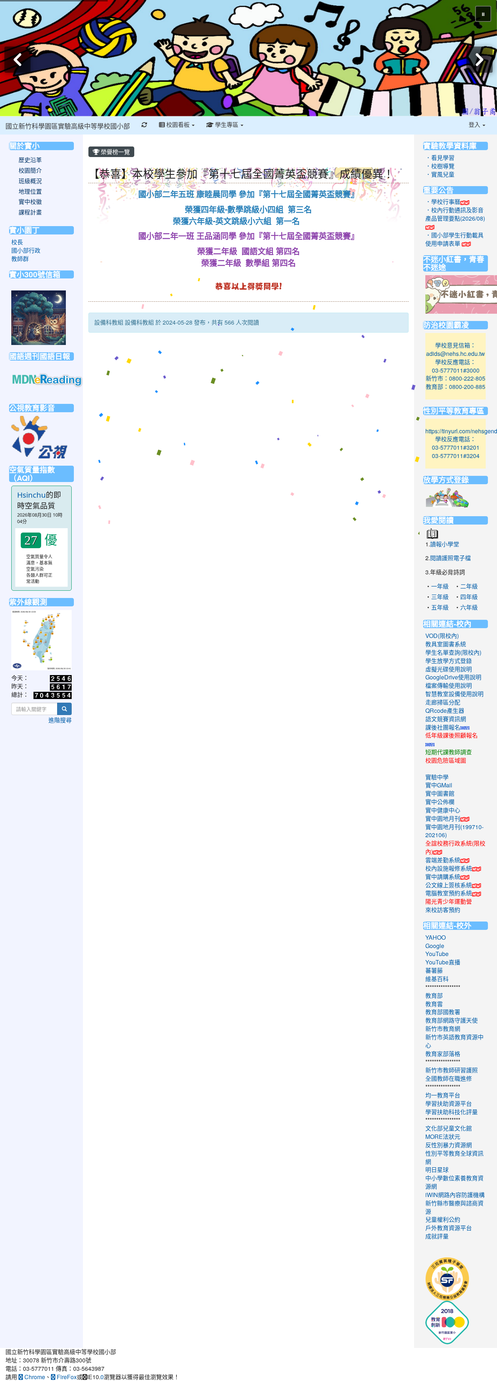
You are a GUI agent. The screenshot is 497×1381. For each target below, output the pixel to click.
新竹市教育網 (442, 1028)
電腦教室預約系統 (448, 893)
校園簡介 (30, 170)
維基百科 (437, 979)
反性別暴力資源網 (448, 1145)
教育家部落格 (442, 1053)
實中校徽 (30, 202)
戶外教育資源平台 (448, 1228)
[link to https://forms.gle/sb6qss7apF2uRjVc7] (38, 317)
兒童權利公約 (442, 1219)
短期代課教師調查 (448, 752)
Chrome (34, 1377)
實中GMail (438, 785)
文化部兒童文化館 (448, 1128)
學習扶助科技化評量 (451, 1112)
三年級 (440, 597)
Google (434, 946)
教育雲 (434, 1004)
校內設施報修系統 (448, 868)
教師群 (20, 258)
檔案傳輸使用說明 (448, 685)
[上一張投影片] (17, 60)
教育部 (434, 995)
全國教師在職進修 (448, 1078)
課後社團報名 (442, 727)
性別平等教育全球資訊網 (454, 1157)
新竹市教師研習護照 (451, 1070)
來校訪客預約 (442, 910)
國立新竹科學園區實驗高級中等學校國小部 (67, 126)
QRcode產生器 (444, 710)
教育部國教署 (442, 1012)
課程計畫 (30, 212)
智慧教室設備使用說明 (454, 694)
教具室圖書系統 (445, 644)
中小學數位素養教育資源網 (454, 1182)
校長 (17, 242)
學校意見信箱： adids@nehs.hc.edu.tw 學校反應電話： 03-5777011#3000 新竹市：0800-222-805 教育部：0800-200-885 (455, 366)
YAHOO (435, 937)
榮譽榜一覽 (114, 152)
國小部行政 (25, 250)
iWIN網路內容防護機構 (455, 1195)
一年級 (440, 586)
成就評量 (437, 1236)
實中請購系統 (442, 876)
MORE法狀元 (442, 1136)
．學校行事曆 (442, 201)
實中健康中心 (442, 810)
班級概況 (30, 181)
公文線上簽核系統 (448, 885)
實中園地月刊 (442, 818)
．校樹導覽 (439, 166)
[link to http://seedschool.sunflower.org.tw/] (447, 1278)
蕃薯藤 (434, 970)
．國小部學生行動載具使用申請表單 (454, 239)
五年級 (440, 607)
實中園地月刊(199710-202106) (454, 831)
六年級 (469, 607)
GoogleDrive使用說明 (453, 677)
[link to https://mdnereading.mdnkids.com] (47, 380)
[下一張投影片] (479, 60)
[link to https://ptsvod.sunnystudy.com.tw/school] (39, 436)
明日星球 (437, 1169)
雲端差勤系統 (442, 860)
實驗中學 (437, 777)
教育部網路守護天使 (451, 1020)
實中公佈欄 (439, 802)
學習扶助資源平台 (448, 1103)
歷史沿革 (30, 160)
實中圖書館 (439, 793)
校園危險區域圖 (445, 760)
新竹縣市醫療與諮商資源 (454, 1207)
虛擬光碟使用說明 (448, 669)
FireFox (66, 1377)
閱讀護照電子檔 (450, 558)
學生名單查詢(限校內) (453, 652)
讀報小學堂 (444, 544)
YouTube (437, 954)
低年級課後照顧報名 (451, 735)
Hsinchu (31, 495)
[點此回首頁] (248, 58)
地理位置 (30, 192)
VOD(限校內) (442, 635)
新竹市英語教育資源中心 (454, 1041)
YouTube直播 (442, 962)
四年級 (469, 597)
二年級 (469, 586)
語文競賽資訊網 (445, 719)
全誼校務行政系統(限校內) (455, 847)
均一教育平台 (442, 1095)
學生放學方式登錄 (448, 661)
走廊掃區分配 (442, 702)
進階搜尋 (60, 720)
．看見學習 (439, 157)
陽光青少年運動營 (448, 901)
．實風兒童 (439, 174)
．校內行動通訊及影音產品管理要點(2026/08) (455, 214)
